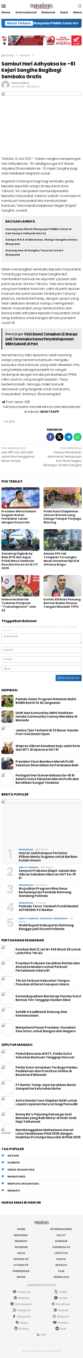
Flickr (63, 1329)
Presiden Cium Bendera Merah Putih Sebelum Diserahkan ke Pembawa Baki (47, 763)
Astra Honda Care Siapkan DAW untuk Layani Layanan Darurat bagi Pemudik (47, 1102)
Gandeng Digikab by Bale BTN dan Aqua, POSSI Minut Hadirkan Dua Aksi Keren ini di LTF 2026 (19, 561)
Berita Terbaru (29, 867)
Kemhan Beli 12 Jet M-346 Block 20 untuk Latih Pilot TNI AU (48, 951)
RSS (43, 1335)
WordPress (63, 1304)
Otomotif (21, 1265)
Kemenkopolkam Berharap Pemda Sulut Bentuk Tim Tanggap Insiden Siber (48, 998)
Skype (24, 1323)
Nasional (21, 1235)
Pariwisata (61, 1247)
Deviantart (24, 1316)
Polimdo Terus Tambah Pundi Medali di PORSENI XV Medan (48, 908)
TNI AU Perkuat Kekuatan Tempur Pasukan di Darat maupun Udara (43, 982)
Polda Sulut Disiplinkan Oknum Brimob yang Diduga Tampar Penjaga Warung (62, 516)
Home (21, 1229)
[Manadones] (41, 6)
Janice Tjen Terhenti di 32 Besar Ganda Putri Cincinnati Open (47, 732)
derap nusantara (21, 1170)
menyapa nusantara (23, 1184)
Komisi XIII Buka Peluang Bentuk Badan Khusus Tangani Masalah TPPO (62, 603)
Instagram (24, 1310)
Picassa (24, 1329)
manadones (16, 1176)
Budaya (61, 1265)
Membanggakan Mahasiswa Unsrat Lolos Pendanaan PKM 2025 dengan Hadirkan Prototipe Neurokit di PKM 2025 (48, 1133)
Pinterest (23, 1298)
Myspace (63, 1316)
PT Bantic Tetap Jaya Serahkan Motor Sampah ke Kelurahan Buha (46, 1086)
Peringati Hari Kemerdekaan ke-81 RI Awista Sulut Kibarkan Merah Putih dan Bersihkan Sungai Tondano (47, 779)
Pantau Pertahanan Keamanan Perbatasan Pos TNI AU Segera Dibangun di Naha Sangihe (62, 456)
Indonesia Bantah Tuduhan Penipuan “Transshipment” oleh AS (18, 604)
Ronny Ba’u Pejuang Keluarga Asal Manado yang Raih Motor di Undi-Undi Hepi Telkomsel (46, 1118)
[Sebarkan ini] (50, 437)
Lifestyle (61, 1253)
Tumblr (63, 1298)
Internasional (61, 1229)
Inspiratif (21, 1259)
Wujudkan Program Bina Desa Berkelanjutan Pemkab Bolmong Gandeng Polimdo (45, 892)
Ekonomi (21, 1247)
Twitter (63, 1292)
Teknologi (61, 1277)
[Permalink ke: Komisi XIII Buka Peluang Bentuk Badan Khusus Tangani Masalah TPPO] (63, 586)
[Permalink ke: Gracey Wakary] (5, 85)
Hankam (61, 1241)
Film (61, 1271)
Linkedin (63, 1310)
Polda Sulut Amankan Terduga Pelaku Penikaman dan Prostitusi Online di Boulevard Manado (47, 1071)
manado (13, 1190)
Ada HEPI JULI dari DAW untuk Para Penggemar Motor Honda (18, 454)
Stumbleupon (24, 1304)
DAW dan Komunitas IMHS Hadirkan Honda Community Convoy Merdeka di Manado (46, 716)
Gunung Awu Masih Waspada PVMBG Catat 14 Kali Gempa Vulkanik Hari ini (38, 231)
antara (13, 1156)
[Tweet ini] (59, 437)
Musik (21, 1277)
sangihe (9, 421)
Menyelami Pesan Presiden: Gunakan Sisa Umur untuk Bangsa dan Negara (46, 1029)
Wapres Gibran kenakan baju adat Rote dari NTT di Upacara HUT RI (48, 748)
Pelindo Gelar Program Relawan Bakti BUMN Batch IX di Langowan (46, 701)
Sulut (61, 1235)
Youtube (63, 1323)
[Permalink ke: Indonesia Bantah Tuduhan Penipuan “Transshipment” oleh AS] (20, 586)
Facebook (23, 1292)
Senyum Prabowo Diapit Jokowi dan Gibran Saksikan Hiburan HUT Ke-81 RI (47, 874)
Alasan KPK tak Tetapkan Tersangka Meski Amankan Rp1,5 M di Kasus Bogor (61, 559)
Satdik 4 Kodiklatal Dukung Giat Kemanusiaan (41, 1013)
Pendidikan (26, 849)
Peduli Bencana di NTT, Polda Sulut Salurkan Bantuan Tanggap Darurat (45, 1055)
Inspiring (46, 918)
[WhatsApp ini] (78, 437)
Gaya (21, 1253)
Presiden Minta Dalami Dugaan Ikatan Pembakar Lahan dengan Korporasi (18, 516)
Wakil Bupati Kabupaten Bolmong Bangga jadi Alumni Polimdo (46, 927)
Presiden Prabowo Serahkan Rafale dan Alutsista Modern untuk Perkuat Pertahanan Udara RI (48, 966)
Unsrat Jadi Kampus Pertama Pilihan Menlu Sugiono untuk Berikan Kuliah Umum (48, 856)
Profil (61, 1259)
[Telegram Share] (68, 437)
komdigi (13, 1162)
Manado (21, 1241)
